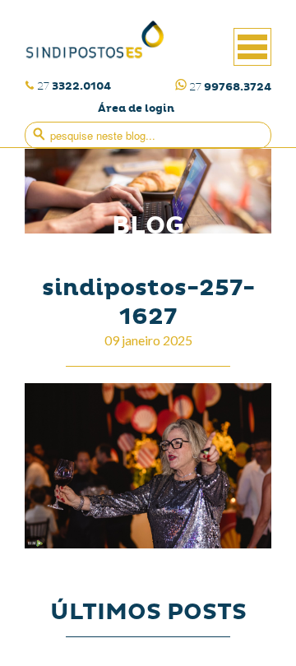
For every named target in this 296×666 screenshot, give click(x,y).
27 (74, 86)
